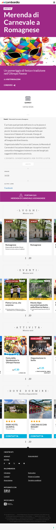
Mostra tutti (28, 213)
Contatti (7, 476)
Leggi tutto (28, 164)
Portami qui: (28, 196)
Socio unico (32, 473)
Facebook (8, 188)
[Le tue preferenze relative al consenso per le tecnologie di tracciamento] (53, 527)
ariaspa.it (7, 456)
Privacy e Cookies (34, 476)
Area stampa (8, 480)
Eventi (6, 119)
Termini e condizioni (34, 480)
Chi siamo (7, 473)
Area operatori (33, 456)
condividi (8, 85)
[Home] (10, 2)
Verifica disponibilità (28, 394)
